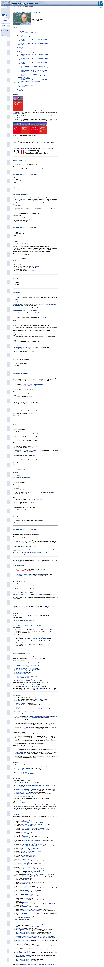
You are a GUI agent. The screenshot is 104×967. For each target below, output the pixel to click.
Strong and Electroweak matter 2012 (22, 957)
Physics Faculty (19, 6)
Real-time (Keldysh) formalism (21, 672)
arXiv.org (37, 766)
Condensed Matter (5, 18)
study (52, 741)
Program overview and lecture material (23, 554)
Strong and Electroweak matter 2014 (22, 959)
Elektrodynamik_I (46, 115)
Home (2, 9)
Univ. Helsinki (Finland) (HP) (33, 840)
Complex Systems (5, 17)
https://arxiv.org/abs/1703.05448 (28, 315)
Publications (4, 20)
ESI (41, 540)
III (19, 625)
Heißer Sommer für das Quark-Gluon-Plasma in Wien (26, 790)
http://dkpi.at (50, 148)
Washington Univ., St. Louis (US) (35, 822)
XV (47, 625)
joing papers (25, 849)
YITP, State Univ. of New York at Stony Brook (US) (40, 839)
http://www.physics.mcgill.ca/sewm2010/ (23, 947)
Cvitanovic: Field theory (20, 448)
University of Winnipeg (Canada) (34, 851)
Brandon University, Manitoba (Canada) (40, 828)
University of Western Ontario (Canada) (36, 868)
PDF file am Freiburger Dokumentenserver (39, 638)
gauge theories (20, 717)
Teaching (3, 23)
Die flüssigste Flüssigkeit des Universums (24, 793)
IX (34, 625)
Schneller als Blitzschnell (20, 788)
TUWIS (47, 142)
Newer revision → (35, 12)
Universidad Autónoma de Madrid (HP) (37, 862)
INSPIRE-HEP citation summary (25, 771)
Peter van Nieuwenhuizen (20, 752)
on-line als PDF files (49, 629)
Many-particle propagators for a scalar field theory (25, 668)
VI (26, 625)
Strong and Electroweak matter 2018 (22, 961)
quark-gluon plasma (30, 727)
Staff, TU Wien (33, 855)
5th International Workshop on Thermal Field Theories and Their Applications (31, 924)
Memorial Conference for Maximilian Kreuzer (24, 955)
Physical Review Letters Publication (30, 794)
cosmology (45, 717)
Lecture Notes (5, 26)
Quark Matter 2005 (19, 934)
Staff (2, 10)
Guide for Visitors (4, 30)
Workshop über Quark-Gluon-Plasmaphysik (24, 782)
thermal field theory (36, 717)
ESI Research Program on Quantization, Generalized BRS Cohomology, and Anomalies (33, 926)
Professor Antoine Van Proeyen (19, 540)
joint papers (26, 820)
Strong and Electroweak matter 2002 (22, 932)
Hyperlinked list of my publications (22, 768)
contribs (38, 11)
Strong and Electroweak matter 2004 (22, 933)
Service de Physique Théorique (36, 824)
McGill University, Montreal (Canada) (35, 870)
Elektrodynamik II (16, 117)
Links (2, 33)
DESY (39, 708)
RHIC (29, 730)
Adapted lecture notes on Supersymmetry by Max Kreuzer (27, 347)
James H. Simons (39, 688)
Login (2, 35)
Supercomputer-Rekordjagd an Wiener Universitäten (26, 789)
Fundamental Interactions (4, 15)
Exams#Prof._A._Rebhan (31, 650)
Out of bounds (29, 796)
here (53, 689)
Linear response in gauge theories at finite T (24, 676)
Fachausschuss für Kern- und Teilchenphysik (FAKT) (44, 804)
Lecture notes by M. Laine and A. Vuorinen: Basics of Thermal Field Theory (30, 575)
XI (39, 625)
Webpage (28, 192)
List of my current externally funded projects (24, 759)
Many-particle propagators (20, 666)
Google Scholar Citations (20, 772)
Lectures (3, 25)
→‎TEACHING (43, 11)
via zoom (43, 307)
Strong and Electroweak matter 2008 (22, 945)
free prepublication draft (37, 168)
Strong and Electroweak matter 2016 (22, 960)
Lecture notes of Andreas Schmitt (22, 574)
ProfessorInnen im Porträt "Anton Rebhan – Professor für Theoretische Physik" (31, 784)
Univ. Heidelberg (52, 884)
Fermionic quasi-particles (20, 677)
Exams (3, 28)
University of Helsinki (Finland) (34, 848)
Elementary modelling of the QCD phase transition (25, 665)
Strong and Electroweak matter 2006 (22, 940)
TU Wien (13, 6)
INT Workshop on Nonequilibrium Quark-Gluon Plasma (26, 943)
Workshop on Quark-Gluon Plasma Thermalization (25, 936)
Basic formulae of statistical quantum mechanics (25, 664)
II (17, 625)
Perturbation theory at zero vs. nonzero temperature (26, 669)
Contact (2, 31)
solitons (24, 749)
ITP (23, 6)
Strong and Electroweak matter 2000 (22, 930)
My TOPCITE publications (23, 769)
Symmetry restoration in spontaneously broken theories (26, 680)
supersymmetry (27, 717)
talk (35, 11)
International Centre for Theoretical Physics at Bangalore (44, 549)
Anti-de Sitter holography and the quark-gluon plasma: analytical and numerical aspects (33, 949)
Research (3, 12)
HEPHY (34, 866)
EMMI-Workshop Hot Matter (21, 952)
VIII (32, 625)
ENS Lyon (24, 914)
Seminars (4, 21)
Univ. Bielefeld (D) (32, 825)
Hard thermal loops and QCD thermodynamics (31, 686)
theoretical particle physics (31, 716)
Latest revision (25, 12)
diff (13, 12)
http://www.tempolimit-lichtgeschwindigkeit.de (24, 644)
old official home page (42, 607)
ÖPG (15, 806)
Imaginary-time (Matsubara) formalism (23, 670)
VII (29, 625)
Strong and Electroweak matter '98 (22, 929)
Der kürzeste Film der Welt (20, 792)
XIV (44, 625)
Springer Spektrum (16, 113)
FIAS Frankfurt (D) (51, 903)
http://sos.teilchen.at (19, 812)
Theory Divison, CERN (37, 699)
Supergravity (32, 537)
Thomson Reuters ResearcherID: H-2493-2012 (24, 773)
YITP (51, 688)
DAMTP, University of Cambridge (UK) (36, 830)
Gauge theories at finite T (20, 674)
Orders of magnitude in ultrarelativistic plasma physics (26, 662)
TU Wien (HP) (30, 845)
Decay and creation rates (20, 673)
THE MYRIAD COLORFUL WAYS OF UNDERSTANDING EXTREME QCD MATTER (30, 552)
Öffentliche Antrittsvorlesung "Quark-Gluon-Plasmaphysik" (25, 615)
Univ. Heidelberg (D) (33, 875)
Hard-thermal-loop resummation (21, 679)
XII (41, 625)
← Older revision (18, 12)
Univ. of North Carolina (38, 837)
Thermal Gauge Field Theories (29, 684)
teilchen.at (24, 802)
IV (22, 625)
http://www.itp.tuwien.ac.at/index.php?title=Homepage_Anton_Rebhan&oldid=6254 (36, 964)
